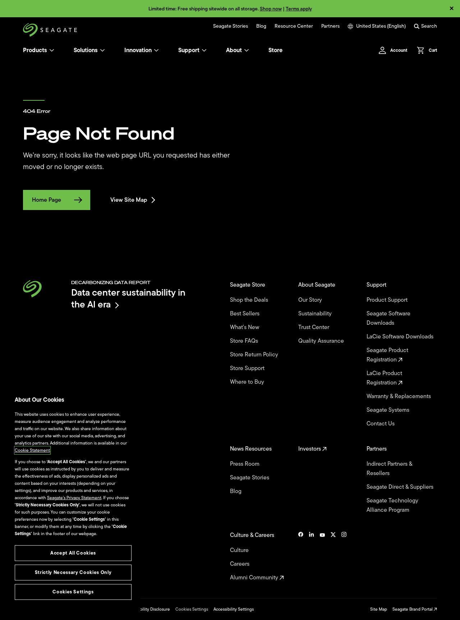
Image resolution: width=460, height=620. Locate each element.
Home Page (46, 200)
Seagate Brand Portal (413, 609)
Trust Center (314, 327)
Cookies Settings (191, 609)
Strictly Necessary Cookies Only (73, 572)
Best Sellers (245, 313)
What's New (245, 327)
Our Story (310, 300)
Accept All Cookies (73, 553)
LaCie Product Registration (384, 378)
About (234, 50)
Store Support (248, 368)
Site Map (378, 609)
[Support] (204, 50)
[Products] (51, 50)
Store (275, 50)
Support (188, 50)
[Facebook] (300, 556)
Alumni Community (255, 577)
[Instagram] (343, 556)
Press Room (245, 464)
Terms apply (299, 9)
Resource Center (294, 26)
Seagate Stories (230, 26)
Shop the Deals (250, 300)
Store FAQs (244, 341)
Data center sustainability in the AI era (128, 298)
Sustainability (315, 313)
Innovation (138, 50)
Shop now (271, 9)
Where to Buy (248, 382)
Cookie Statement (32, 450)
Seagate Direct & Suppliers (401, 487)
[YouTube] (322, 556)
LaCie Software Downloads (401, 336)
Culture (240, 550)
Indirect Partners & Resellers (389, 468)
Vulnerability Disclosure (147, 609)
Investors (310, 448)
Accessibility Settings (233, 609)
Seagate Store (248, 285)
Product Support (388, 300)
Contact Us (381, 423)
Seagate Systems (389, 410)
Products (35, 50)
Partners (330, 26)
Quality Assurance (321, 341)
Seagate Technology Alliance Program (392, 505)
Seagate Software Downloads (388, 318)
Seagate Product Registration (387, 355)
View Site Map (128, 200)
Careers (240, 564)
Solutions (86, 50)
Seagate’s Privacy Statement (74, 497)
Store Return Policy (255, 354)
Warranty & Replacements (399, 396)
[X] (333, 556)
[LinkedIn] (311, 556)
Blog (261, 26)
